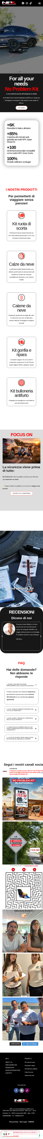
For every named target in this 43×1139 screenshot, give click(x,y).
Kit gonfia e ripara (21, 352)
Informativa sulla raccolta (10, 1136)
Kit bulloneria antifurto (21, 393)
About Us (8, 1062)
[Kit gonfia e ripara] (21, 342)
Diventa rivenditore (12, 1070)
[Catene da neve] (21, 297)
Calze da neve (21, 264)
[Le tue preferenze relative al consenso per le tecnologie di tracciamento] (39, 1135)
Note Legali (23, 1122)
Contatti (8, 1073)
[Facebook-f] (16, 1090)
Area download (11, 1065)
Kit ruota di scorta (21, 226)
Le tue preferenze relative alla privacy (22, 1132)
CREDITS (31, 1122)
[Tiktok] (31, 3)
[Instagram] (27, 3)
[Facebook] (23, 3)
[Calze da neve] (21, 256)
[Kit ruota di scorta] (21, 215)
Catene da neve (21, 308)
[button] (39, 3)
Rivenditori (9, 1067)
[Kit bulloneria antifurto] (21, 382)
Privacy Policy (14, 1122)
